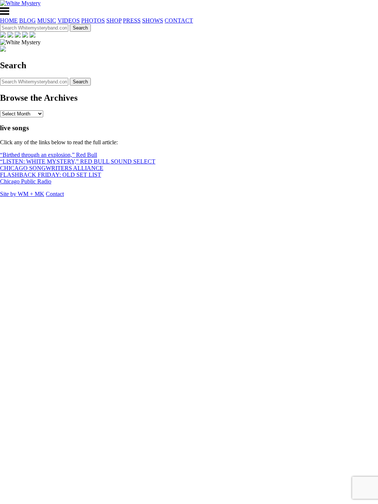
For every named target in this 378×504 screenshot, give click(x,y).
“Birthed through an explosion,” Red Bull (48, 155)
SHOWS (152, 20)
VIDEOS (69, 20)
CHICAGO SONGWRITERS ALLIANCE (51, 168)
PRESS (132, 20)
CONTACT (179, 20)
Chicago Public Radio (25, 181)
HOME (9, 20)
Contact (55, 194)
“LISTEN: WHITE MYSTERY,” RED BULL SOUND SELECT (77, 161)
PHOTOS (93, 20)
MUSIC (46, 20)
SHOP (113, 20)
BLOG (27, 20)
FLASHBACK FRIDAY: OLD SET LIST (50, 175)
